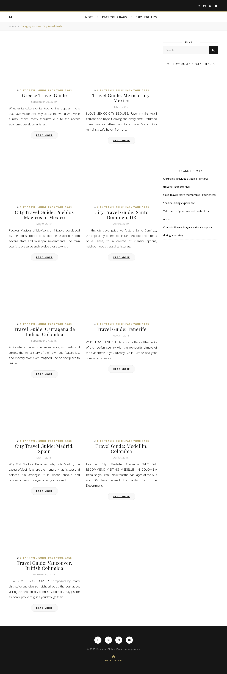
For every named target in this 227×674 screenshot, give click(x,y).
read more (44, 135)
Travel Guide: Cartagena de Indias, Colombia (44, 331)
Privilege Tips (146, 17)
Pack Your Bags (114, 17)
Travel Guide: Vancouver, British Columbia (44, 565)
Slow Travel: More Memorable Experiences (189, 194)
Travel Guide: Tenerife (121, 329)
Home (12, 26)
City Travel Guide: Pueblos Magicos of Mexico (44, 214)
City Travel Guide (33, 90)
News (89, 17)
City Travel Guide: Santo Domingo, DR (122, 214)
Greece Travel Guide (44, 95)
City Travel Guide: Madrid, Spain (44, 448)
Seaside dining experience (179, 203)
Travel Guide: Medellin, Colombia (121, 448)
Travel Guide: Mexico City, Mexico (121, 98)
